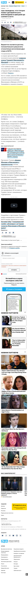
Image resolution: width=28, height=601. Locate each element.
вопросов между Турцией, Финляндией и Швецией (13, 60)
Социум (16, 561)
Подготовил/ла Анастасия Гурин (10, 240)
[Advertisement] (14, 100)
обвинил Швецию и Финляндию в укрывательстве (11, 162)
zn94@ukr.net (19, 527)
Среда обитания (5, 568)
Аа (13, 2)
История (16, 563)
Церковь (3, 570)
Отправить (14, 269)
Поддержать (20, 2)
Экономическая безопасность (18, 556)
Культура (3, 572)
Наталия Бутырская (7, 496)
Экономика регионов (6, 561)
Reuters (10, 73)
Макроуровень (4, 555)
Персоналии (17, 559)
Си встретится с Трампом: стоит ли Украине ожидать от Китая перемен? (11, 493)
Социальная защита (18, 549)
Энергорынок (4, 557)
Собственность (17, 570)
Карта (2, 515)
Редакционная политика (7, 513)
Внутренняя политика (6, 549)
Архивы (3, 506)
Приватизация (4, 559)
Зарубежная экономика (19, 551)
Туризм (15, 568)
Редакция (3, 508)
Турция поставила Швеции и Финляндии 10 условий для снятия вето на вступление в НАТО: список (15, 153)
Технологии (4, 566)
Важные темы (4, 6)
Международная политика (5, 552)
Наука (2, 563)
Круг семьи (16, 566)
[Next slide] (26, 6)
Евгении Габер (6, 221)
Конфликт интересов (19, 553)
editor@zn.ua (23, 529)
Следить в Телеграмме (15, 289)
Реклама (3, 510)
